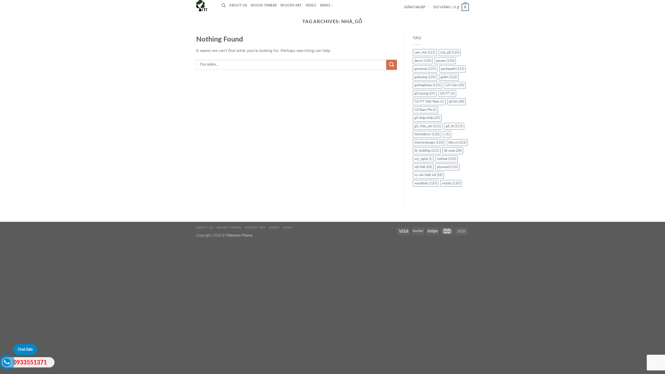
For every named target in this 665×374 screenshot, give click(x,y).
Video (310, 5)
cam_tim (424, 52)
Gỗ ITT (447, 93)
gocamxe (425, 68)
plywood (447, 167)
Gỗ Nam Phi (425, 109)
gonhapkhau (427, 85)
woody (451, 183)
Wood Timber (264, 5)
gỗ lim (456, 101)
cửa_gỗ (449, 52)
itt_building (426, 150)
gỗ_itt (454, 126)
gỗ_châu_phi (427, 126)
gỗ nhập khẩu (427, 117)
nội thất (423, 167)
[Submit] (391, 65)
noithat (446, 159)
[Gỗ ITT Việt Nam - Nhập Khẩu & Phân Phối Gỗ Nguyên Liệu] (205, 5)
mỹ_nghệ (423, 159)
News (325, 5)
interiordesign (428, 142)
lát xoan (453, 150)
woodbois (425, 183)
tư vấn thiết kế (428, 175)
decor (422, 60)
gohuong (425, 77)
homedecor (427, 134)
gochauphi (452, 68)
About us (238, 5)
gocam (445, 60)
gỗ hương (424, 93)
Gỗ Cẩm (454, 85)
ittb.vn (457, 142)
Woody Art (291, 5)
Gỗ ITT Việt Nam (429, 101)
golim (449, 77)
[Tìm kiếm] (223, 5)
